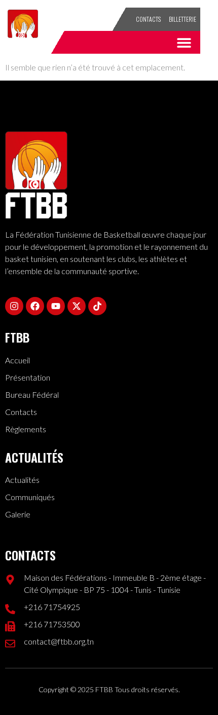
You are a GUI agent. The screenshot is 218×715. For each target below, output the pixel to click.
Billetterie (182, 19)
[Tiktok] (97, 306)
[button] (183, 42)
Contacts (148, 19)
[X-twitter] (76, 306)
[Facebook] (35, 306)
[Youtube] (56, 306)
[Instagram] (14, 306)
